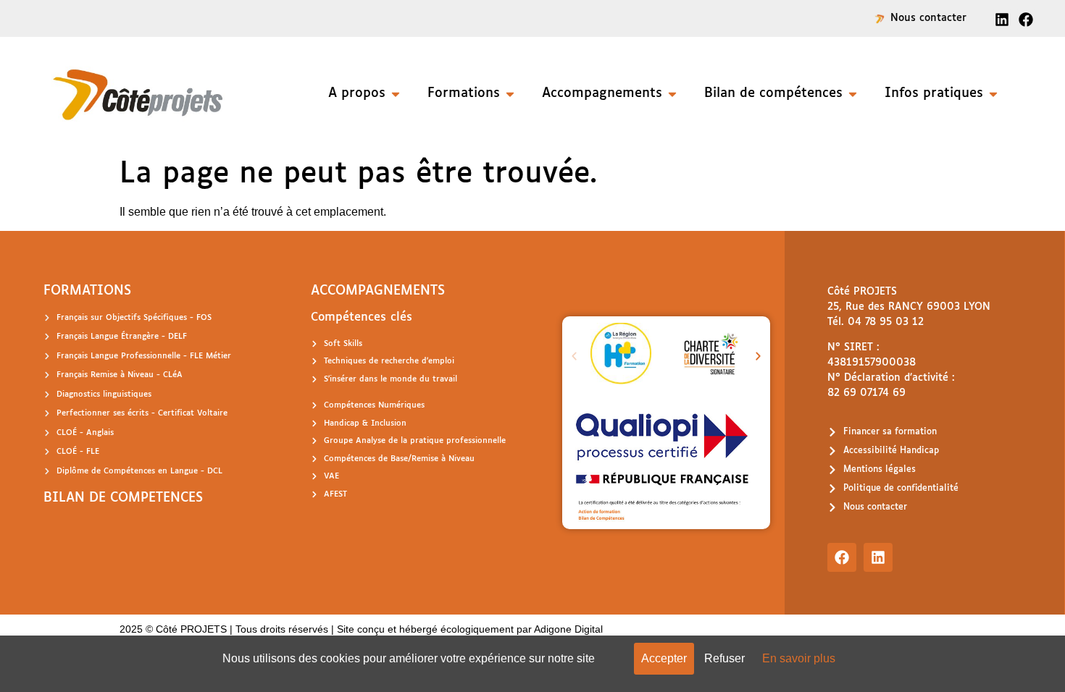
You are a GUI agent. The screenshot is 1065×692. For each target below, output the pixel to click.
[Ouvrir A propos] (395, 94)
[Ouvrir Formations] (510, 94)
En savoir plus (798, 658)
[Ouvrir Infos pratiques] (993, 94)
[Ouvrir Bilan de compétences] (852, 94)
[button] (574, 355)
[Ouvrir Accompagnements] (672, 94)
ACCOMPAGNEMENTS (378, 291)
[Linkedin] (878, 557)
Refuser (724, 658)
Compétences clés (361, 317)
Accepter (664, 658)
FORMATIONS (87, 291)
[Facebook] (841, 557)
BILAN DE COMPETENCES (123, 498)
